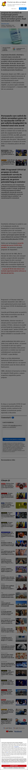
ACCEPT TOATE (14, 765)
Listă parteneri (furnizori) (5, 763)
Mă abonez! (23, 8)
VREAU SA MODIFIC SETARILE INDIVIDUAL (14, 767)
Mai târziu (13, 8)
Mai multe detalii (16, 746)
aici (7, 752)
